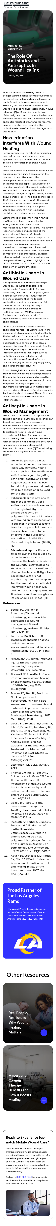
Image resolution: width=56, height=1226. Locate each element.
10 (13, 545)
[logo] (24, 5)
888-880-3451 (24, 1177)
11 (46, 597)
